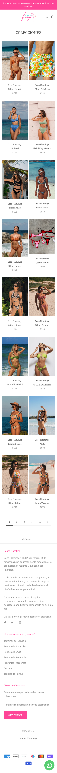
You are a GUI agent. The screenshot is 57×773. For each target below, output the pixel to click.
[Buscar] (47, 16)
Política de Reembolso (15, 657)
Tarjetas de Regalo (13, 673)
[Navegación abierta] (4, 16)
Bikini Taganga (42, 502)
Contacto (8, 668)
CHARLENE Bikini (42, 384)
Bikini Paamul (42, 325)
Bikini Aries (15, 207)
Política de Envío (12, 651)
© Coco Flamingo (28, 738)
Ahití (42, 443)
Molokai (15, 148)
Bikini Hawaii (15, 89)
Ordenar (27, 539)
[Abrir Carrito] (52, 16)
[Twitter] (12, 623)
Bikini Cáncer (14, 325)
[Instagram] (20, 623)
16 (40, 521)
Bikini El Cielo (15, 443)
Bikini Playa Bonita (42, 148)
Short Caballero (42, 89)
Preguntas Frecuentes (15, 662)
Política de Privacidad (15, 646)
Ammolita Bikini (15, 384)
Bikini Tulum (14, 502)
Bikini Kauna (14, 266)
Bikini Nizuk (42, 207)
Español (27, 731)
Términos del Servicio (15, 640)
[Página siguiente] (47, 522)
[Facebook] (5, 623)
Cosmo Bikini (42, 262)
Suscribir (15, 715)
